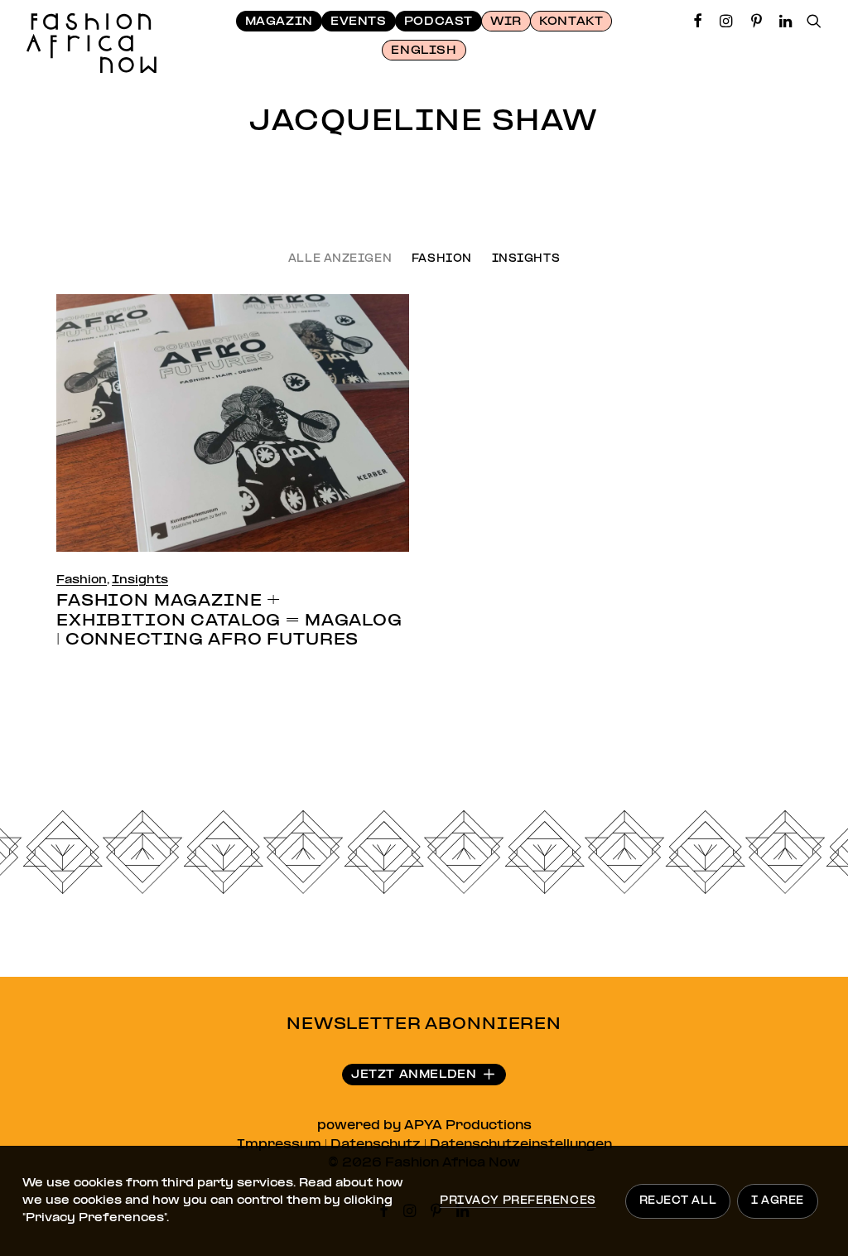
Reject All (678, 1201)
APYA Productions (468, 1126)
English (423, 51)
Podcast (438, 22)
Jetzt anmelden (413, 1075)
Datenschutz (375, 1145)
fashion (442, 259)
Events (358, 22)
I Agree (777, 1201)
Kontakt (571, 22)
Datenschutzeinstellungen (521, 1145)
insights (526, 259)
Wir (506, 22)
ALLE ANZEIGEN (340, 259)
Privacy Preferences (517, 1201)
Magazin (279, 22)
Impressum (279, 1145)
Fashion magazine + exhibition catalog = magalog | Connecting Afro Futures (229, 621)
